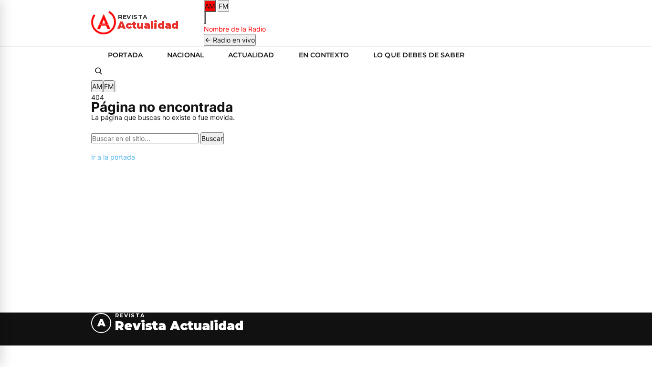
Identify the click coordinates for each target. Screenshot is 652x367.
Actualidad (251, 55)
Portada (125, 55)
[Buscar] (98, 72)
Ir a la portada (113, 157)
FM (223, 6)
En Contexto (324, 55)
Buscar (212, 138)
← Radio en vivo (230, 40)
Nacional (185, 55)
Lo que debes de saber (418, 55)
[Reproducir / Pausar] (205, 18)
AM (210, 6)
